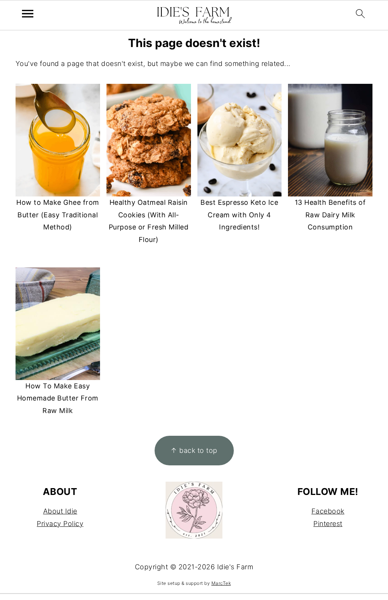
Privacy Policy (60, 524)
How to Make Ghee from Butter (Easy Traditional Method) (57, 214)
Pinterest (328, 524)
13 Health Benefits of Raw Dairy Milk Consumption (330, 214)
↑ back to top (194, 450)
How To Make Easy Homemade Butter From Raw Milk (58, 398)
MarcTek (221, 583)
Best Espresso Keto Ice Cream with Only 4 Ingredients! (239, 214)
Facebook (327, 511)
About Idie (60, 511)
